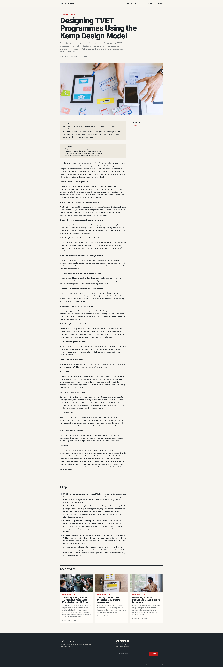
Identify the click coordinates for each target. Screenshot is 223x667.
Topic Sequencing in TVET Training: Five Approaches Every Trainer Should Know (75, 600)
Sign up (153, 654)
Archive (130, 3)
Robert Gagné (74, 397)
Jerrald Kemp (111, 186)
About (150, 3)
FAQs (135, 125)
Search (160, 3)
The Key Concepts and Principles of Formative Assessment (108, 600)
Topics (143, 3)
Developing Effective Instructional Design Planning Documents (146, 600)
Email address (120, 650)
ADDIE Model (67, 376)
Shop (136, 3)
